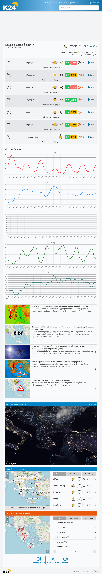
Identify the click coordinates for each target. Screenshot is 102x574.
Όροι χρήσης (86, 571)
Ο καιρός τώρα (53, 563)
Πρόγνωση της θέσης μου (57, 3)
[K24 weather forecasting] (10, 6)
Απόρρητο (95, 571)
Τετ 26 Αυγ (59, 474)
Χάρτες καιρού (39, 563)
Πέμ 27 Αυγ (74, 474)
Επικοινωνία (76, 571)
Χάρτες (73, 3)
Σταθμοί (83, 3)
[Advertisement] (51, 26)
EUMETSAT (92, 404)
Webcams (95, 3)
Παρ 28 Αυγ (89, 474)
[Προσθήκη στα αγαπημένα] (32, 44)
